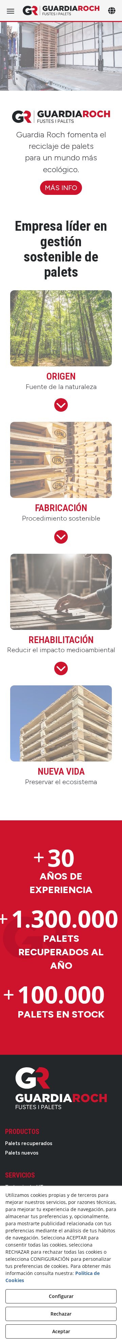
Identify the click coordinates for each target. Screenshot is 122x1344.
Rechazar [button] (61, 1314)
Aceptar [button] (61, 1331)
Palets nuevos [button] (21, 1153)
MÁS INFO (61, 188)
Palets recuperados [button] (28, 1143)
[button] (61, 10)
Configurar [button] (61, 1296)
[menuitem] (61, 1143)
